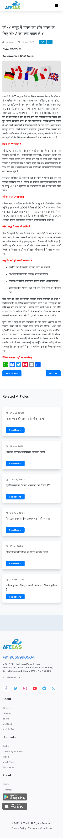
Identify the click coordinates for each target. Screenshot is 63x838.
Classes (6, 713)
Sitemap (7, 789)
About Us (7, 708)
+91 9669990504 (18, 657)
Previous (13, 373)
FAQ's (5, 784)
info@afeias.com (11, 677)
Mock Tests (9, 762)
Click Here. (27, 55)
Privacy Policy (18, 828)
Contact (7, 723)
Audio (5, 746)
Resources (8, 767)
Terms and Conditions (40, 828)
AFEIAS (25, 823)
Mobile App (8, 729)
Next (52, 373)
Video (5, 756)
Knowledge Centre (12, 751)
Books (5, 718)
